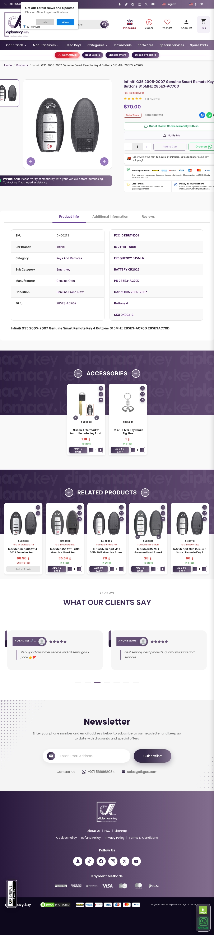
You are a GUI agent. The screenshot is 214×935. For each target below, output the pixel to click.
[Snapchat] (119, 4)
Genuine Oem (65, 280)
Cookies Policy (66, 838)
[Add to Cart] (101, 400)
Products (22, 65)
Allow (65, 22)
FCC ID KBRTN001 (126, 235)
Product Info (69, 216)
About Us (93, 831)
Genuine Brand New (70, 292)
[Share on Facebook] (202, 115)
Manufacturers (44, 45)
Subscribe (152, 755)
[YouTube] (152, 4)
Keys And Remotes (69, 258)
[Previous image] (75, 417)
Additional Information (110, 216)
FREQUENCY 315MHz (129, 258)
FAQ (107, 831)
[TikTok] (126, 4)
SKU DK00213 (124, 314)
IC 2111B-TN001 (125, 247)
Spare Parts (199, 45)
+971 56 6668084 (19, 4)
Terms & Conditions (143, 838)
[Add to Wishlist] (101, 388)
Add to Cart (170, 146)
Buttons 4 (121, 303)
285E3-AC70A (66, 303)
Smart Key (63, 269)
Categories (95, 45)
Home (8, 65)
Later (45, 22)
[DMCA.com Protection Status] (203, 910)
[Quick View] (101, 394)
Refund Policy (91, 838)
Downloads (123, 45)
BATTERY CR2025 (127, 269)
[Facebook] (132, 4)
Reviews (148, 216)
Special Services (172, 45)
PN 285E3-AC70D (126, 280)
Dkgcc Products (145, 55)
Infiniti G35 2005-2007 (130, 292)
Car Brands (14, 45)
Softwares (145, 45)
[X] (146, 4)
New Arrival (69, 55)
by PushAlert (33, 26)
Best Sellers (92, 55)
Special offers (117, 55)
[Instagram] (139, 4)
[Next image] (96, 417)
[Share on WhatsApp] (209, 115)
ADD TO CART (78, 450)
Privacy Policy (115, 838)
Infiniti (60, 247)
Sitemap (121, 831)
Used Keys (73, 45)
